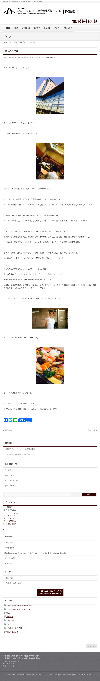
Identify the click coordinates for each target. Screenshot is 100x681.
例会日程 (7, 470)
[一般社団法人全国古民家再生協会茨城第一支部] (39, 11)
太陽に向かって (9, 430)
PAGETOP (91, 646)
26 (9, 524)
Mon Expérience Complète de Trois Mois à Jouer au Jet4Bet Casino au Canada (35, 553)
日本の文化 (92, 430)
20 (11, 521)
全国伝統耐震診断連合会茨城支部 (17, 454)
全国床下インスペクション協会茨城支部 (19, 449)
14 (13, 518)
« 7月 (5, 529)
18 (7, 521)
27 (11, 524)
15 (15, 518)
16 (18, 518)
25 (7, 524)
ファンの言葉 (9, 558)
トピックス (8, 578)
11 (6, 518)
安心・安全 (8, 563)
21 (13, 521)
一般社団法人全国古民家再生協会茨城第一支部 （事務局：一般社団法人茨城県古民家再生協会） (47, 675)
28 (13, 524)
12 (9, 518)
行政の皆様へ (9, 486)
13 (11, 518)
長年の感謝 (8, 543)
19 (9, 521)
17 (4, 521)
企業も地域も (9, 548)
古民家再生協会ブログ (51, 57)
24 (4, 524)
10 (4, 518)
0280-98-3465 (87, 21)
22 (15, 521)
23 (18, 521)
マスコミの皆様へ (11, 480)
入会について (9, 475)
